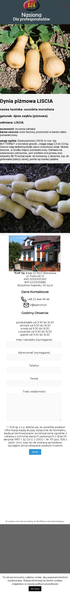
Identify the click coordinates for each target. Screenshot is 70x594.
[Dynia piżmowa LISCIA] (35, 93)
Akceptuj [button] (35, 588)
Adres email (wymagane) (34, 352)
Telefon (34, 365)
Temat (34, 378)
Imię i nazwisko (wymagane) (34, 339)
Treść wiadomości (34, 391)
